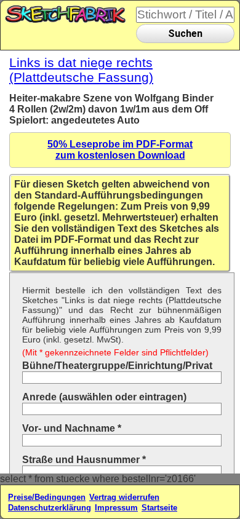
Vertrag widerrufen (124, 497)
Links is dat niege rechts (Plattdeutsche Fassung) (81, 69)
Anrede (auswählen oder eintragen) (104, 397)
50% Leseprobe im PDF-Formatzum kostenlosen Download (120, 149)
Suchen (185, 33)
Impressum (116, 507)
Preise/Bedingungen (47, 497)
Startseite (159, 507)
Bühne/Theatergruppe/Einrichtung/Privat (117, 365)
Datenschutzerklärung (49, 507)
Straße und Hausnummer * (84, 459)
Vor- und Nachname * (71, 428)
